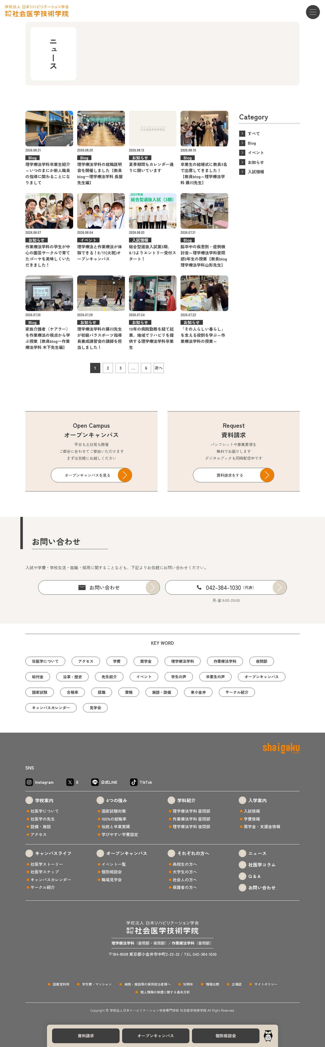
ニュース (257, 853)
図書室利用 (61, 984)
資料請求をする (230, 475)
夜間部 (261, 661)
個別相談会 (226, 1036)
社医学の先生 (42, 819)
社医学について (45, 661)
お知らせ (256, 162)
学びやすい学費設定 (120, 834)
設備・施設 (40, 826)
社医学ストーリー (46, 864)
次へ (159, 368)
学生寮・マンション (97, 984)
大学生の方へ (185, 872)
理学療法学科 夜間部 (191, 826)
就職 (101, 692)
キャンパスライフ (53, 853)
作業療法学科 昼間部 (191, 819)
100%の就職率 (114, 819)
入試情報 (256, 171)
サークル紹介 (236, 692)
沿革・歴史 (72, 676)
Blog (252, 143)
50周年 (188, 984)
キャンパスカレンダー (51, 707)
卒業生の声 (215, 676)
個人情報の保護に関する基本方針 (165, 992)
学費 (117, 661)
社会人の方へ (185, 879)
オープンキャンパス (155, 1036)
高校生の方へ (185, 864)
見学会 (95, 707)
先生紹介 (109, 676)
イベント (256, 152)
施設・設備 (161, 692)
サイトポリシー (266, 984)
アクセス (85, 661)
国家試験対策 (114, 811)
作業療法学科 (225, 661)
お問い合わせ (104, 587)
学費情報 (252, 819)
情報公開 (212, 984)
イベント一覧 (114, 864)
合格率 (72, 692)
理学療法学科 (182, 661)
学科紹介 (186, 800)
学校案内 (44, 800)
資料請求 (86, 1036)
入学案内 (257, 800)
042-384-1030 (231, 587)
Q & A (254, 876)
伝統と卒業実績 (116, 826)
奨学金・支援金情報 (262, 826)
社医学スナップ (44, 872)
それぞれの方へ (193, 853)
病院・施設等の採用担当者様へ (147, 984)
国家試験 (39, 692)
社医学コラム (262, 864)
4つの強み (116, 800)
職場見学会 (112, 879)
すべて (254, 133)
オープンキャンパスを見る (87, 475)
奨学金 (146, 661)
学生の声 (178, 676)
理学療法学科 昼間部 (191, 811)
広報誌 (237, 984)
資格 (129, 692)
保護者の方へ (185, 887)
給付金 (37, 676)
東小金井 (198, 692)
